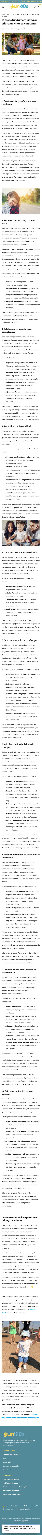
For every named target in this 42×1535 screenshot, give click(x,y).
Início (3, 14)
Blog (8, 14)
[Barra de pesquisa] (35, 7)
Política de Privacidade (12, 1494)
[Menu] (3, 7)
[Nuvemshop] (21, 1521)
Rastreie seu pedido (11, 1466)
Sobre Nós (7, 1462)
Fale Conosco (8, 1470)
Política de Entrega (10, 1483)
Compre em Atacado (11, 1455)
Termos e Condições (11, 1479)
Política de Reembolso (11, 1491)
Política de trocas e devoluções (15, 1487)
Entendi (6, 1531)
